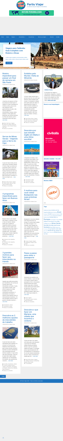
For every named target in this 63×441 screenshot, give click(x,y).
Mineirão (35, 121)
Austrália (5, 363)
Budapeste (28, 242)
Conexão (51, 215)
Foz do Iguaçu (53, 219)
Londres (46, 223)
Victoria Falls (51, 232)
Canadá (49, 214)
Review (50, 230)
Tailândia (47, 232)
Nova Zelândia (14, 367)
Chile (61, 214)
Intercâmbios (22, 37)
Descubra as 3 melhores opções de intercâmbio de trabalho (10, 318)
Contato (57, 37)
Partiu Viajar (35, 4)
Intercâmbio (28, 181)
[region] (31, 56)
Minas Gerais (31, 118)
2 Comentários (29, 363)
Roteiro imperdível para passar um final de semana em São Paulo (9, 77)
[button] (31, 56)
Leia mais (4, 120)
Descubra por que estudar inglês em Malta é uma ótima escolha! (32, 134)
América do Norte (47, 210)
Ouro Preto (52, 227)
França (57, 219)
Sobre (7, 37)
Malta (32, 179)
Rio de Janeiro (56, 230)
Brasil (5, 123)
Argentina (13, 239)
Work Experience (5, 369)
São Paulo (9, 123)
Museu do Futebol (7, 124)
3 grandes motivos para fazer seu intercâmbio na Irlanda (9, 257)
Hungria (30, 241)
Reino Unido (46, 230)
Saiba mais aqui (52, 100)
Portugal (49, 228)
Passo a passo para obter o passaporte (30, 255)
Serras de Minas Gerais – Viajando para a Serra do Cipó (10, 139)
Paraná (57, 227)
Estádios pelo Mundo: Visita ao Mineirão (31, 75)
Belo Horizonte (29, 119)
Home (2, 37)
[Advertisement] (31, 26)
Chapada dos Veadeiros (56, 214)
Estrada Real (36, 360)
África (55, 232)
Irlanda (11, 304)
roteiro (8, 125)
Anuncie (52, 37)
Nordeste (47, 227)
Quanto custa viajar (56, 228)
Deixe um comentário (8, 128)
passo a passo (34, 299)
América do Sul (7, 239)
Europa (27, 241)
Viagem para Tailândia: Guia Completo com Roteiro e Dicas (15, 50)
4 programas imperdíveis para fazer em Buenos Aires (9, 197)
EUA (57, 217)
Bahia (49, 212)
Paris (59, 227)
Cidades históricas (29, 360)
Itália (58, 221)
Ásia (46, 233)
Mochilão (46, 225)
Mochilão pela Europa (54, 225)
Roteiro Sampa (13, 125)
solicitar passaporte (28, 300)
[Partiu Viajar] (20, 5)
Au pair (5, 365)
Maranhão (49, 223)
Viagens (13, 37)
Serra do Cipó (12, 183)
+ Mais (3, 376)
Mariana (25, 362)
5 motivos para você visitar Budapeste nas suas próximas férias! (30, 194)
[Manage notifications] (3, 438)
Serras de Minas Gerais (7, 184)
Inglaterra (46, 221)
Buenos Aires (5, 243)
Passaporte (28, 299)
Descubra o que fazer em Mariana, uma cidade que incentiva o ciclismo (31, 315)
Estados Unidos (46, 217)
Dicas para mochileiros (57, 215)
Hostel (60, 219)
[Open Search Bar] (61, 41)
